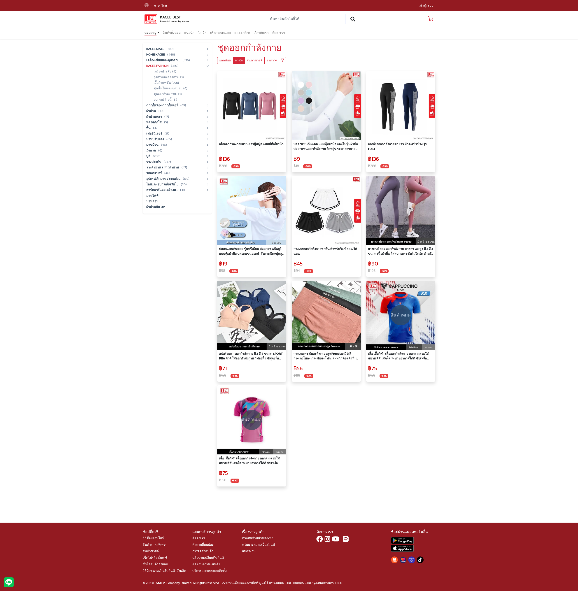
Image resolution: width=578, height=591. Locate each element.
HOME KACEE (155, 54)
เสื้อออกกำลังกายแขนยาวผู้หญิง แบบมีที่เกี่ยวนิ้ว (251, 144)
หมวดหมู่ (150, 33)
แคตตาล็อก (242, 33)
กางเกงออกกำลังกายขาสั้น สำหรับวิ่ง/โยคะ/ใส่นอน (325, 251)
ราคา (270, 60)
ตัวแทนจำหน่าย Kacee (257, 538)
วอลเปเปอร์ (154, 173)
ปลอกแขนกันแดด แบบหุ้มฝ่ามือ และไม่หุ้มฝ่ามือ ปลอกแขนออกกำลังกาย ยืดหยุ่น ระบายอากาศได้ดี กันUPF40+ (326, 147)
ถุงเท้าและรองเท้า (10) (169, 77)
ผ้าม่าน (151, 111)
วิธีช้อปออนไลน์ (153, 538)
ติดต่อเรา (278, 33)
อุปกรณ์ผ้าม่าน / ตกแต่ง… (163, 178)
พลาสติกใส (154, 122)
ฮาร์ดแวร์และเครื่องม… (162, 190)
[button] (148, 6)
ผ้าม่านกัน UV (155, 207)
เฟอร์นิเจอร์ (154, 133)
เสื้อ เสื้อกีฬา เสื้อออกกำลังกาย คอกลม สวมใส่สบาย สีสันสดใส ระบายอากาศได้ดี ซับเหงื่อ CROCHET (249, 461)
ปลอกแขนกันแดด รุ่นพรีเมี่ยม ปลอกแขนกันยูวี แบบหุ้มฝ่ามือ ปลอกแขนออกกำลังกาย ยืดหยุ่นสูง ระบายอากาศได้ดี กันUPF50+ (251, 251)
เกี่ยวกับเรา (261, 33)
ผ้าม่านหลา (154, 116)
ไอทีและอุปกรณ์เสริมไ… (162, 184)
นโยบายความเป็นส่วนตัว (259, 544)
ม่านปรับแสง (155, 139)
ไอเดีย (202, 33)
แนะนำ (189, 33)
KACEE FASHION (157, 65)
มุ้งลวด (151, 150)
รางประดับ (154, 161)
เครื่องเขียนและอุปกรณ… (163, 60)
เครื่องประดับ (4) (165, 71)
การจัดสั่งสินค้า (202, 551)
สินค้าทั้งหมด (172, 33)
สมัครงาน (249, 551)
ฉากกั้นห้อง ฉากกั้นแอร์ (162, 105)
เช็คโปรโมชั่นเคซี (155, 557)
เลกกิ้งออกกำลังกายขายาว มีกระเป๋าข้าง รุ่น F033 (397, 147)
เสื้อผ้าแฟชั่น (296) (166, 82)
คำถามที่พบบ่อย (203, 544)
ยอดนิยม (225, 60)
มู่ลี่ (148, 156)
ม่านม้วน (152, 145)
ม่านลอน (152, 201)
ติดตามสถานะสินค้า (206, 564)
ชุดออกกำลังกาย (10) (168, 94)
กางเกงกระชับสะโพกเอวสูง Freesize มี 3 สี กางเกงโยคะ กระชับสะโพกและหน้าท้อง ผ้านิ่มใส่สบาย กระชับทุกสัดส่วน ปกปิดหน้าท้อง (325, 356)
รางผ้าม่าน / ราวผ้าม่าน (163, 167)
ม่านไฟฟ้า (153, 195)
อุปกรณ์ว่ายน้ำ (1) (165, 99)
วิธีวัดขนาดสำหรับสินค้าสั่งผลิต (164, 570)
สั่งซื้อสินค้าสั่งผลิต (155, 564)
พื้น (148, 128)
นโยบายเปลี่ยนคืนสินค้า (209, 557)
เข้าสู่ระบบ (426, 5)
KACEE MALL (155, 49)
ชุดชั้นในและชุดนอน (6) (170, 88)
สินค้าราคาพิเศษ (154, 544)
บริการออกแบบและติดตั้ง (209, 570)
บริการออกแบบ (220, 33)
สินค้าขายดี (255, 60)
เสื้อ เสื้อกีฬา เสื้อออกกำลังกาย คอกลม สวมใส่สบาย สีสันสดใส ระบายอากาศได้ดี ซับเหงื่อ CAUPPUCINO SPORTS (398, 356)
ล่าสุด (239, 60)
